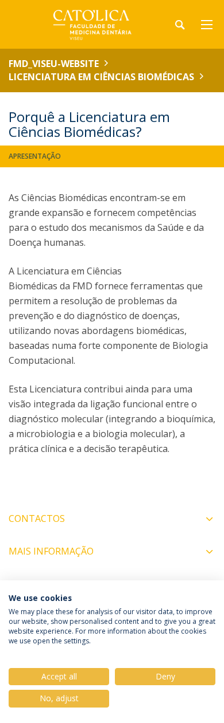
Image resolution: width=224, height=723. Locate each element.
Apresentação (35, 156)
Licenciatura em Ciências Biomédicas (101, 76)
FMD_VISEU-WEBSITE (54, 63)
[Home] (80, 24)
